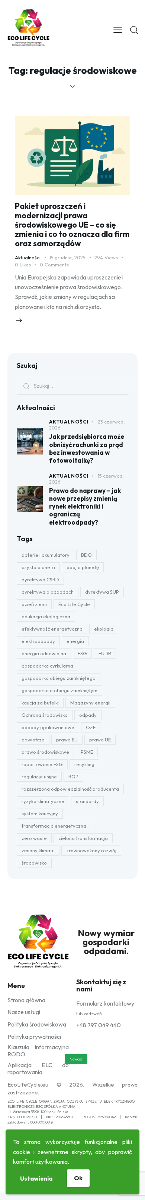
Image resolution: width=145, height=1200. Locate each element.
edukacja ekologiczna (46, 616)
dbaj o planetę (83, 567)
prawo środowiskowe (45, 752)
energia (75, 641)
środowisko (34, 863)
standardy (87, 801)
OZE (91, 727)
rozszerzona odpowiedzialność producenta (70, 789)
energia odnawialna (44, 653)
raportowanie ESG (42, 764)
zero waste (34, 838)
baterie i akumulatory (46, 555)
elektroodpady (38, 641)
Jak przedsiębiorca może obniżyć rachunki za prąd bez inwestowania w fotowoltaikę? (86, 448)
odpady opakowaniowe (48, 727)
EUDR (105, 653)
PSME (87, 752)
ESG (82, 653)
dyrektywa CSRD (40, 579)
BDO (86, 555)
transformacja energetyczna (54, 826)
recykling (84, 764)
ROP (73, 776)
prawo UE (100, 740)
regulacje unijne (39, 776)
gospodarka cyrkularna (47, 666)
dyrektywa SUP (102, 592)
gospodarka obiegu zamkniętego (59, 678)
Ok (78, 1178)
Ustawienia (36, 1178)
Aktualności (28, 257)
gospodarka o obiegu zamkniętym (59, 690)
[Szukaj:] (72, 385)
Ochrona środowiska (45, 715)
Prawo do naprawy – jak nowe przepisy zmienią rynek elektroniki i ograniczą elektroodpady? (85, 506)
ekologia (103, 629)
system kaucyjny (40, 813)
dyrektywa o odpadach (48, 592)
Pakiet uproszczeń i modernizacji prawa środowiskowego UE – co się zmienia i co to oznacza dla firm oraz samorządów (72, 224)
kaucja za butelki (40, 703)
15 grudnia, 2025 (67, 257)
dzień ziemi (34, 604)
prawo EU (67, 740)
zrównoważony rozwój (91, 850)
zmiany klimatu (38, 850)
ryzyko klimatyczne (43, 801)
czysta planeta (38, 567)
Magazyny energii (90, 703)
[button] (117, 29)
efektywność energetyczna (52, 629)
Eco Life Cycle (74, 604)
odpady (88, 715)
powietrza (33, 740)
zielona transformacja (83, 838)
